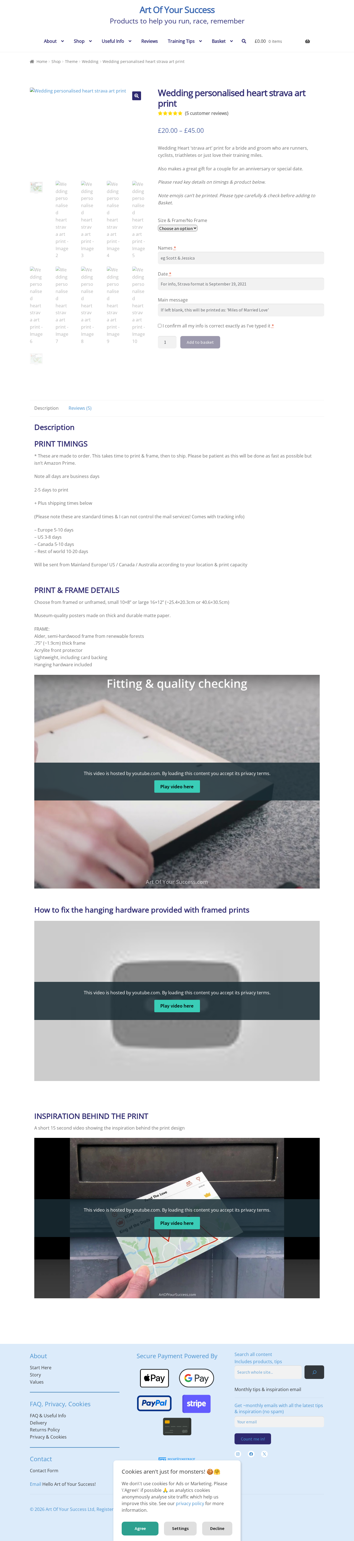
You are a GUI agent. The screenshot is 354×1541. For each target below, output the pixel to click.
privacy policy (190, 1503)
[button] (136, 95)
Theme (71, 61)
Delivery (38, 1423)
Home (42, 61)
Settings (180, 1528)
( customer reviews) (206, 113)
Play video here (177, 786)
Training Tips (181, 41)
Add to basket (200, 342)
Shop (79, 41)
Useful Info (113, 41)
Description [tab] (46, 408)
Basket (219, 41)
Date (164, 274)
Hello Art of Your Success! (69, 1484)
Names (167, 248)
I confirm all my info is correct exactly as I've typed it (218, 326)
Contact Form (44, 1471)
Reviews (149, 41)
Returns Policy (45, 1430)
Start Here (40, 1368)
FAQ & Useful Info (48, 1416)
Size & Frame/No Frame (182, 220)
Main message (173, 300)
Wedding (90, 61)
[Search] (314, 1372)
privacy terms (255, 773)
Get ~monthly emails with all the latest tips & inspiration (279, 1408)
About (50, 41)
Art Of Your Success (177, 9)
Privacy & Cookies (48, 1437)
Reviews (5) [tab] (80, 408)
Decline (217, 1528)
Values (37, 1382)
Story (35, 1375)
